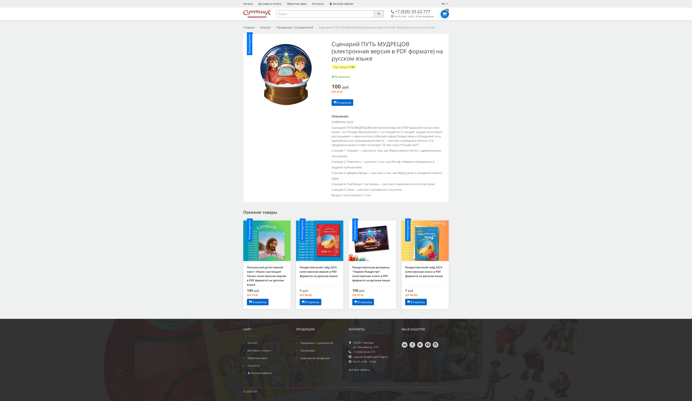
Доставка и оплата (269, 3)
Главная (249, 27)
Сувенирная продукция (315, 358)
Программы (307, 350)
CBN (255, 391)
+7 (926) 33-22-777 (412, 11)
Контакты (318, 3)
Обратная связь (297, 3)
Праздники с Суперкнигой (294, 27)
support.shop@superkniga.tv (370, 356)
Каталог (248, 3)
